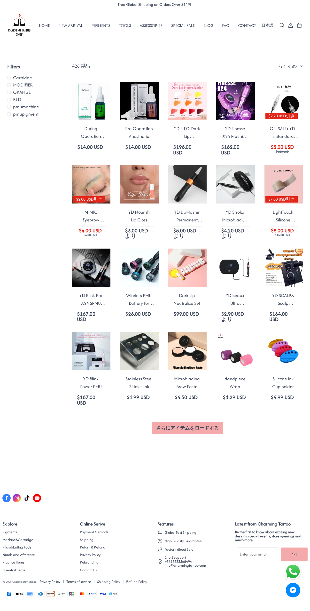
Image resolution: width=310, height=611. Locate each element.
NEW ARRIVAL (71, 25)
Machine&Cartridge (17, 540)
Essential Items (13, 570)
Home (44, 25)
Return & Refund (92, 547)
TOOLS (125, 25)
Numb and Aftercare (18, 555)
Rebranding (89, 562)
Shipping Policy (108, 581)
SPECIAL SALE (183, 25)
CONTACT (247, 25)
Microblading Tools (16, 547)
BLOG (208, 25)
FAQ (225, 25)
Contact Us (88, 570)
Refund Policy (136, 581)
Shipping (86, 540)
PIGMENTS (101, 25)
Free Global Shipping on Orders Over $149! (155, 4)
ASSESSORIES (151, 25)
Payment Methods (94, 532)
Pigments (9, 532)
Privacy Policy (90, 555)
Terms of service (78, 581)
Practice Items (13, 562)
